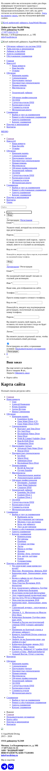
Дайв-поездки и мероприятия (20, 49)
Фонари (21, 551)
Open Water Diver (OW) (28, 424)
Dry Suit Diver (23, 431)
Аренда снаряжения (16, 54)
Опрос (10, 202)
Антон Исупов (19, 409)
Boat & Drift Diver (25, 441)
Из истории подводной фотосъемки (28, 593)
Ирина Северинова (21, 411)
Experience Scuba (25, 419)
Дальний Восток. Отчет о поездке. (28, 654)
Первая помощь (19, 85)
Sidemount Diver (24, 460)
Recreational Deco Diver (28, 463)
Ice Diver (21, 455)
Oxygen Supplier (24, 470)
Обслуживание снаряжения (19, 56)
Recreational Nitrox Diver (28, 433)
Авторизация (13, 266)
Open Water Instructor (26, 485)
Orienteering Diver (25, 443)
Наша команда (18, 65)
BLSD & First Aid (25, 468)
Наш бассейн (18, 68)
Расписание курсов (21, 105)
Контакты (11, 127)
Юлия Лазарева (19, 407)
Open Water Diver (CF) (27, 421)
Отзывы (15, 70)
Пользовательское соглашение (21, 717)
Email (10, 223)
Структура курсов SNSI (23, 102)
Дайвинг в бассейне (16, 51)
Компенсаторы (24, 536)
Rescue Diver (23, 451)
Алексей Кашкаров (21, 404)
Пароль (10, 235)
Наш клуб (11, 63)
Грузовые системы (26, 544)
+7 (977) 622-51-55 (9, 32)
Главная (10, 61)
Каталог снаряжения (21, 122)
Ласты (20, 546)
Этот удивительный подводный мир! (29, 595)
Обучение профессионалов (24, 97)
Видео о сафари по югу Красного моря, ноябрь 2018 (27, 579)
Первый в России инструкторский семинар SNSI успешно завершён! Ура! (28, 624)
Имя (9, 283)
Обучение (11, 73)
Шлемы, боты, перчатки (28, 553)
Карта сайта (12, 719)
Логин (10, 331)
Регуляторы (22, 539)
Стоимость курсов (20, 107)
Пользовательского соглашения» (31, 349)
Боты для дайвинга (26, 524)
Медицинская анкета (21, 110)
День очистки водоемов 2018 (25, 600)
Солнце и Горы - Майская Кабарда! (28, 651)
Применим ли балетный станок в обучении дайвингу (27, 630)
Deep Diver (22, 436)
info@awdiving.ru (9, 37)
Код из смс (12, 249)
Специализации (19, 78)
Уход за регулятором (26, 527)
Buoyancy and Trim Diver (28, 429)
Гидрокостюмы (24, 561)
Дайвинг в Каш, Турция (23, 647)
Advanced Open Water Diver (30, 448)
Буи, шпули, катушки (27, 556)
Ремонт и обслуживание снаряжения (29, 117)
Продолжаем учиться (22, 80)
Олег (14, 402)
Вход (10, 262)
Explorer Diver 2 (24, 497)
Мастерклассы (18, 88)
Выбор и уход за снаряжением (26, 114)
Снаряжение (12, 112)
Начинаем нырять (20, 75)
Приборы (21, 541)
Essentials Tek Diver (26, 492)
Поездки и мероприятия (18, 124)
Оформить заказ (22, 373)
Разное (20, 558)
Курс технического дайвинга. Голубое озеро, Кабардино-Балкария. (29, 589)
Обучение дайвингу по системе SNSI (24, 46)
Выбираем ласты (25, 517)
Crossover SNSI (24, 487)
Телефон (11, 293)
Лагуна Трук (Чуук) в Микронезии (28, 598)
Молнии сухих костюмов (29, 522)
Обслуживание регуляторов (30, 519)
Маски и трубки (24, 549)
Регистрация (26, 220)
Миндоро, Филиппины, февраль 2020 (29, 571)
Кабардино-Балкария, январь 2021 (28, 644)
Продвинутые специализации (26, 83)
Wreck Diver (22, 458)
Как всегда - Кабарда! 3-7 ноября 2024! (30, 649)
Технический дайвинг (22, 92)
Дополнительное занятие (29, 475)
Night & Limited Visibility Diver (31, 438)
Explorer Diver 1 (24, 495)
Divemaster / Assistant (26, 482)
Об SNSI (16, 100)
